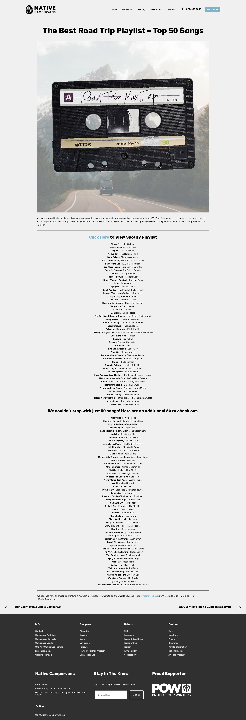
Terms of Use (130, 643)
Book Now (212, 9)
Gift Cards (85, 643)
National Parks (175, 651)
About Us (84, 631)
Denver (38, 693)
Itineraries (173, 643)
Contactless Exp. (88, 655)
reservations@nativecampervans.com (53, 689)
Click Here (99, 237)
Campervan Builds (44, 643)
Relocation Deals (43, 651)
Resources (156, 9)
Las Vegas (65, 693)
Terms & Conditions (133, 639)
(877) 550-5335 (193, 9)
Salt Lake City (50, 693)
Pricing (141, 9)
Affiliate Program (176, 655)
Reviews (84, 647)
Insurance (129, 635)
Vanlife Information (177, 647)
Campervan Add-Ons (45, 635)
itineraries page (150, 596)
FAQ (126, 631)
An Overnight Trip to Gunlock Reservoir (205, 607)
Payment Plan (130, 651)
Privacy (127, 647)
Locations (127, 9)
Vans (114, 9)
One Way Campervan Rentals (49, 647)
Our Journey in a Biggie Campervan (38, 607)
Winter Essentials (43, 655)
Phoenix (76, 693)
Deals (82, 639)
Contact (171, 9)
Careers (84, 635)
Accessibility (130, 655)
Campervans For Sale (45, 639)
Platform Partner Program (92, 651)
